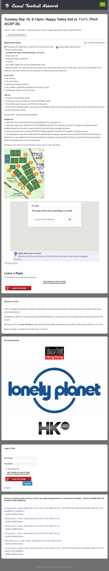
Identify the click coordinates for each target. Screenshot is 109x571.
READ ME (40, 53)
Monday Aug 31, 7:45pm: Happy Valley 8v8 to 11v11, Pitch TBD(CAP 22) (32, 519)
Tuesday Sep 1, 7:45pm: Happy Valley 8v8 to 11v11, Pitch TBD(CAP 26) (31, 533)
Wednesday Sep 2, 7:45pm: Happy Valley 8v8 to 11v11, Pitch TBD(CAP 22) (33, 541)
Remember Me (13, 469)
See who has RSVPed (16, 35)
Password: (8, 464)
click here (99, 324)
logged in (17, 277)
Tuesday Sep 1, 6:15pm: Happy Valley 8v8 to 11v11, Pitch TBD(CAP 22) (31, 526)
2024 (13, 30)
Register (7, 488)
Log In (27, 483)
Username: (8, 458)
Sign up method (41, 329)
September (21, 30)
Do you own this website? (45, 219)
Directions (17, 259)
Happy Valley (41, 145)
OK (69, 219)
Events (7, 30)
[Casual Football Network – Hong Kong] (31, 7)
